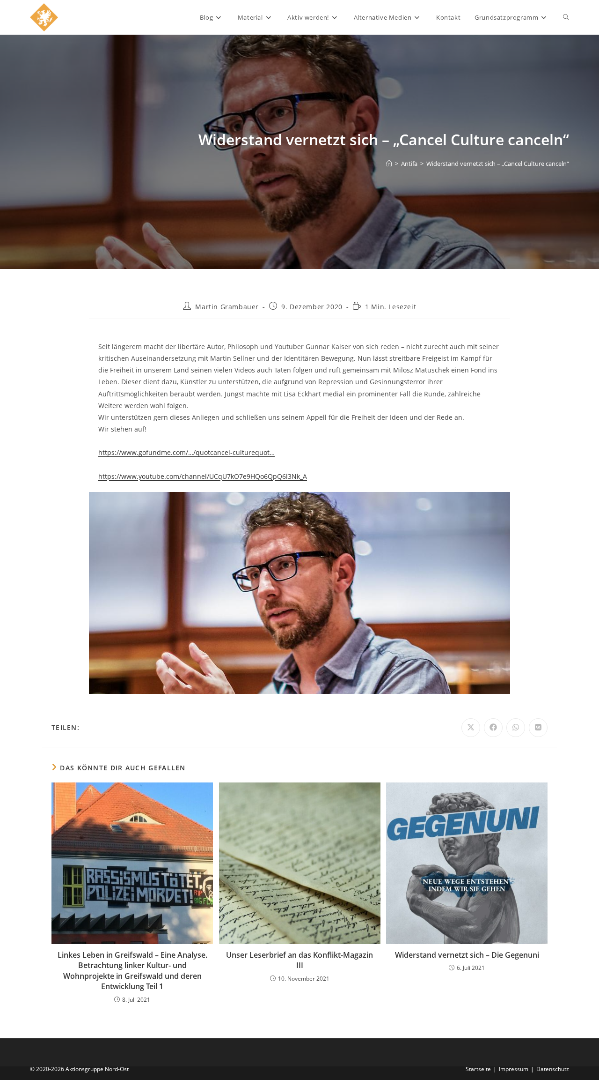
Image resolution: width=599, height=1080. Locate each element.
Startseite (478, 1069)
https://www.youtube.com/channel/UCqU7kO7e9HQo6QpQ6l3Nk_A (202, 476)
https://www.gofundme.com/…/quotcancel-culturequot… (186, 452)
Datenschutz (552, 1069)
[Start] (389, 163)
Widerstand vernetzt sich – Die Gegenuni (467, 955)
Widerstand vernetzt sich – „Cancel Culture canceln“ (497, 163)
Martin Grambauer (227, 306)
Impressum (513, 1069)
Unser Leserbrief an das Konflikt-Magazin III (299, 960)
